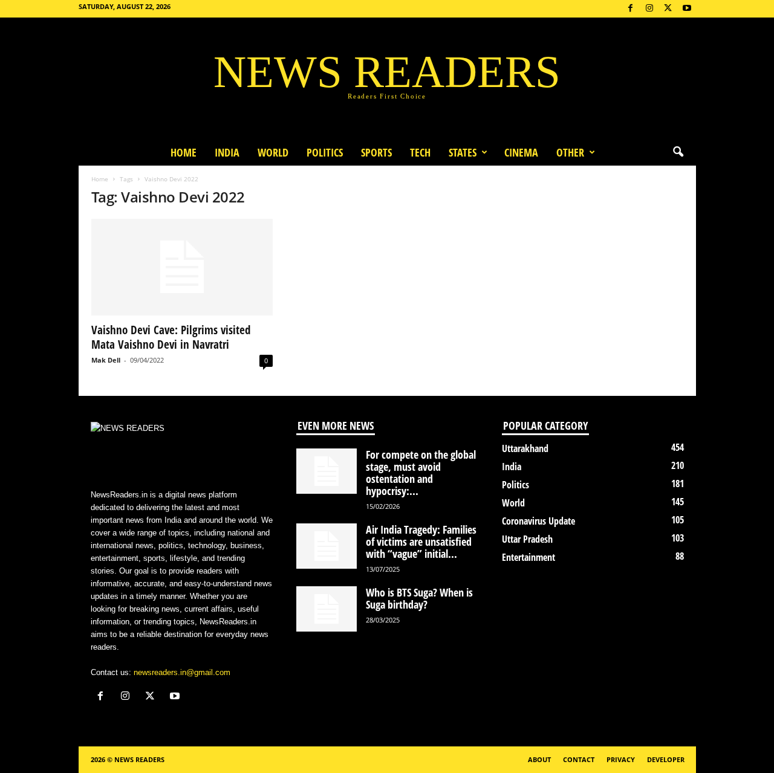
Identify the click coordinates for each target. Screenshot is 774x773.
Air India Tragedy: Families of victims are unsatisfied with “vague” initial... (421, 541)
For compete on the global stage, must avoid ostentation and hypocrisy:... (421, 472)
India (227, 152)
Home (184, 152)
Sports (376, 152)
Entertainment (528, 557)
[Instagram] (649, 9)
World (273, 152)
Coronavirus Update (538, 521)
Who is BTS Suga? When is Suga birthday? (419, 598)
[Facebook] (630, 9)
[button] (678, 152)
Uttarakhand (525, 448)
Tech (420, 152)
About (539, 759)
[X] (668, 9)
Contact (578, 759)
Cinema (521, 152)
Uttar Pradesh (527, 539)
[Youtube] (687, 9)
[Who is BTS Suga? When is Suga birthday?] (326, 609)
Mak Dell (105, 359)
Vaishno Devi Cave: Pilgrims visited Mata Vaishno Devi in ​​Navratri (170, 337)
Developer (666, 759)
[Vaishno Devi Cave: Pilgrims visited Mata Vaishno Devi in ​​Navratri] (182, 267)
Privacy (621, 759)
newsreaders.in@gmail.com (182, 672)
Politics (325, 152)
